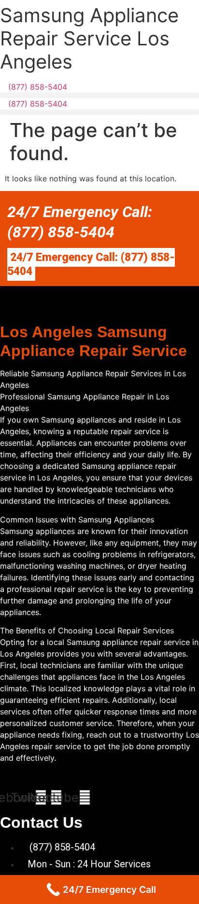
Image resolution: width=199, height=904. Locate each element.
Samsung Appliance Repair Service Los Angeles (89, 38)
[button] (99, 95)
